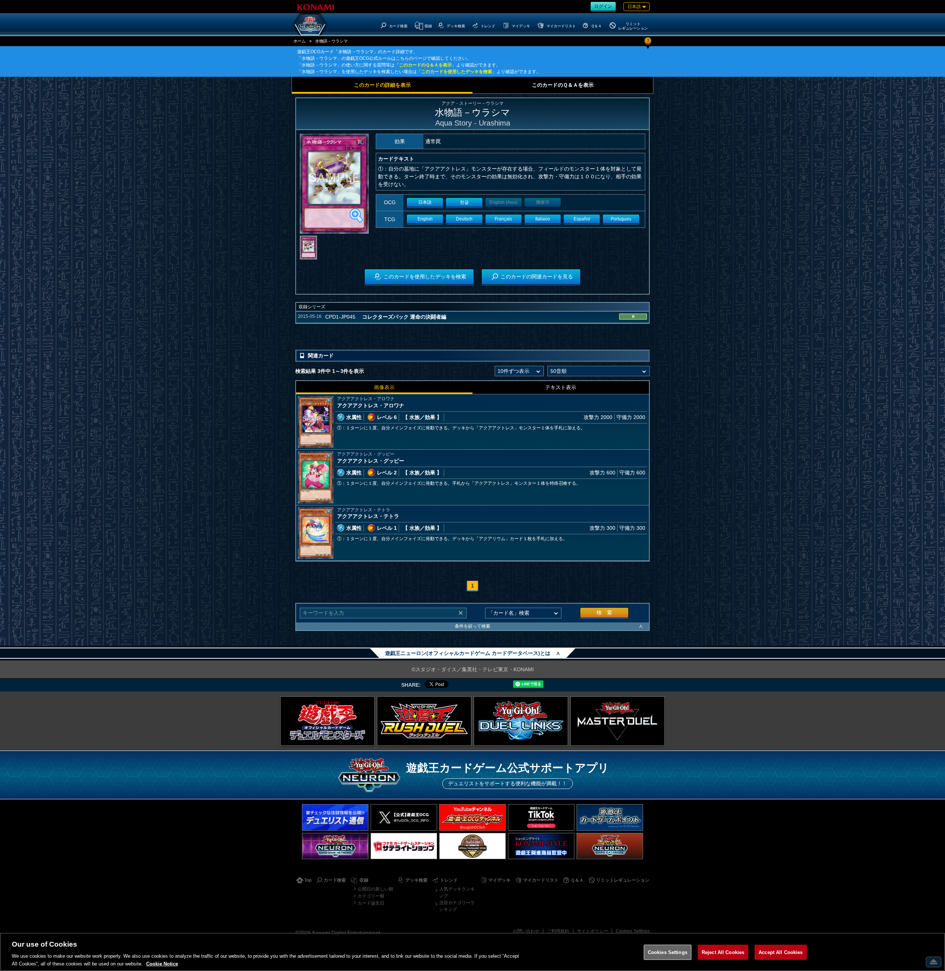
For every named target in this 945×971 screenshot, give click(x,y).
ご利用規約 (558, 931)
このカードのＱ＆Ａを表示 (425, 65)
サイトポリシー (592, 931)
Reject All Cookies (723, 952)
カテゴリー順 (371, 896)
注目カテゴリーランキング (457, 906)
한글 (464, 202)
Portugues (621, 219)
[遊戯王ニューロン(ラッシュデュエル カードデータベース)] (610, 846)
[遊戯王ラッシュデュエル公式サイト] (424, 721)
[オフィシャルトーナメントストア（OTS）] (472, 846)
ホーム (299, 41)
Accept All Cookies (781, 952)
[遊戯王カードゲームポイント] (610, 817)
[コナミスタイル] (541, 846)
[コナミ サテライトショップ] (404, 846)
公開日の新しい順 (375, 889)
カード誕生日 (371, 903)
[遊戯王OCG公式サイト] (327, 721)
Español (582, 219)
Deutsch (464, 219)
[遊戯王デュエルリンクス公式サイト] (521, 721)
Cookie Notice (162, 963)
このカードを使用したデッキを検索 (456, 71)
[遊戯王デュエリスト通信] (335, 817)
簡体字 (542, 202)
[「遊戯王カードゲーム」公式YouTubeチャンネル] (472, 817)
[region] (472, 952)
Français (503, 219)
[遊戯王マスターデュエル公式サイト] (617, 721)
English (425, 219)
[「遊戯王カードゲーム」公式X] (404, 817)
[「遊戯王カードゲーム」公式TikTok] (541, 817)
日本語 (425, 202)
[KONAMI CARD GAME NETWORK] (335, 846)
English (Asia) (503, 202)
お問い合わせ (526, 931)
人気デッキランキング (457, 892)
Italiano (542, 219)
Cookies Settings (633, 931)
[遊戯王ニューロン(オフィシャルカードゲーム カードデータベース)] (310, 24)
